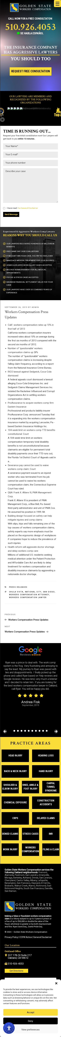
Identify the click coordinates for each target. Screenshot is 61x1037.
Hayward (35, 883)
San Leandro (31, 875)
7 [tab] (36, 731)
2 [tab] (18, 731)
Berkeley (17, 877)
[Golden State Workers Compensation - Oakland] (30, 11)
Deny (30, 1021)
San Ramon (10, 891)
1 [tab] (14, 731)
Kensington (10, 883)
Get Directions (16, 971)
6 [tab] (32, 731)
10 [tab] (47, 731)
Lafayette (43, 880)
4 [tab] (25, 731)
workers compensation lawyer (28, 597)
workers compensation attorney (29, 595)
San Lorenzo (45, 877)
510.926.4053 (30, 27)
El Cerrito (45, 883)
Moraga (8, 877)
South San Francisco (34, 888)
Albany (33, 880)
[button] (56, 983)
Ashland (27, 877)
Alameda (9, 875)
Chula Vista (16, 592)
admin (35, 307)
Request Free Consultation (30, 71)
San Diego (49, 592)
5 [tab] (29, 731)
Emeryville (44, 875)
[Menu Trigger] (57, 3)
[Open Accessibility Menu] (9, 1028)
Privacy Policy (11, 937)
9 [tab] (43, 731)
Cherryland (10, 880)
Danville (48, 888)
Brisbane (9, 885)
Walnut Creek (21, 885)
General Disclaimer (42, 937)
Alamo (31, 885)
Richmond (41, 885)
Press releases (18, 587)
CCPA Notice (26, 937)
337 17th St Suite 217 (20, 955)
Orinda (35, 877)
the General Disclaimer (27, 208)
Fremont (43, 872)
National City (33, 592)
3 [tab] (21, 731)
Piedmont (19, 875)
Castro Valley (22, 880)
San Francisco (23, 883)
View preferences (30, 1029)
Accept (30, 1012)
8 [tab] (39, 731)
